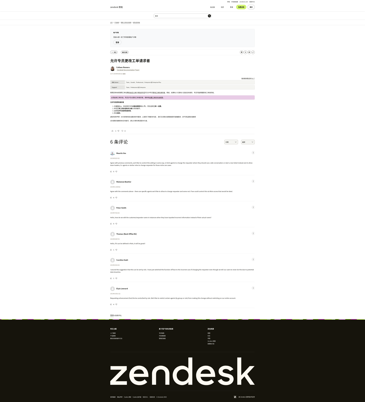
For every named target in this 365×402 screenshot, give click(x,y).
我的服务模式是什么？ (248, 78)
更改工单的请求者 (159, 92)
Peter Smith (121, 208)
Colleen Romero (123, 67)
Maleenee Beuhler (123, 181)
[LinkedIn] (241, 52)
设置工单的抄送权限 (156, 97)
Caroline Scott (122, 260)
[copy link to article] (253, 52)
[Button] (112, 131)
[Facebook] (249, 52)
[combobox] (231, 142)
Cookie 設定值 (137, 397)
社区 (222, 7)
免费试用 (241, 7)
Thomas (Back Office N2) (126, 234)
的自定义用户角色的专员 (137, 92)
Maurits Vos (121, 153)
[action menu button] (253, 152)
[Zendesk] (182, 371)
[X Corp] (245, 52)
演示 (251, 7)
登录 (231, 7)
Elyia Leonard (122, 288)
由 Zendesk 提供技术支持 (247, 397)
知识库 (212, 7)
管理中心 (119, 106)
